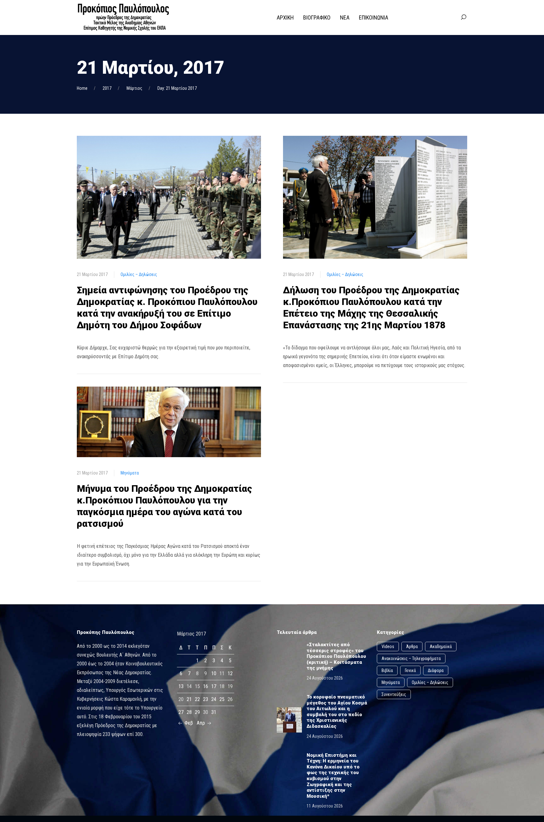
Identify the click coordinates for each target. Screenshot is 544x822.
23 (205, 699)
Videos (388, 646)
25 (221, 699)
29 (197, 712)
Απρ (201, 723)
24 (213, 699)
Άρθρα (412, 646)
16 (205, 686)
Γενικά (410, 670)
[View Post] (169, 197)
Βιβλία (387, 670)
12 (230, 673)
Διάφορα (436, 670)
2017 (107, 88)
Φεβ (188, 723)
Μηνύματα (130, 472)
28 (189, 712)
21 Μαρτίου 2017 (92, 274)
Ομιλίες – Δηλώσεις (139, 274)
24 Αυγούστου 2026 (325, 678)
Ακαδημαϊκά (441, 646)
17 (213, 686)
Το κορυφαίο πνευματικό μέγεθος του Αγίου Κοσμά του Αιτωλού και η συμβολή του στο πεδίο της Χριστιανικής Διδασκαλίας (337, 711)
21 (189, 699)
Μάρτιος (134, 88)
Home (82, 88)
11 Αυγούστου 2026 (325, 805)
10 (213, 673)
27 (181, 712)
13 (181, 686)
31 (213, 712)
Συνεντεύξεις (394, 694)
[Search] (463, 17)
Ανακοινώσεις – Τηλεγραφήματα (411, 658)
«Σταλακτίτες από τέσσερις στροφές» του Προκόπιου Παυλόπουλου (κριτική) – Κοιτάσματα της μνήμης (336, 656)
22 (197, 699)
